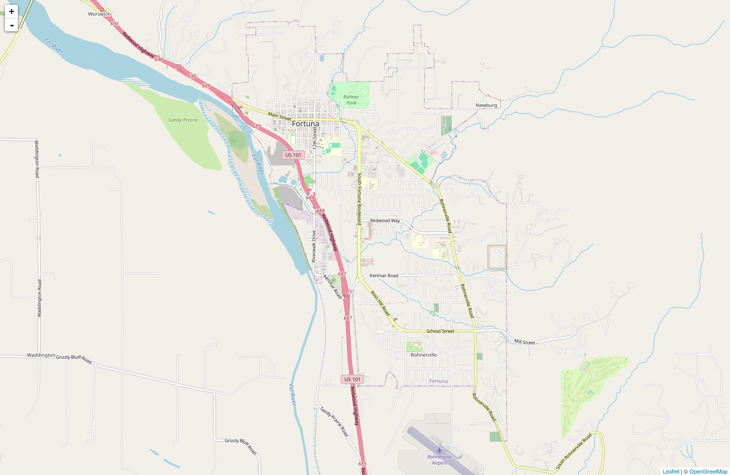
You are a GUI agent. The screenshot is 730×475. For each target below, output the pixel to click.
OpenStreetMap (708, 471)
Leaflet (671, 471)
